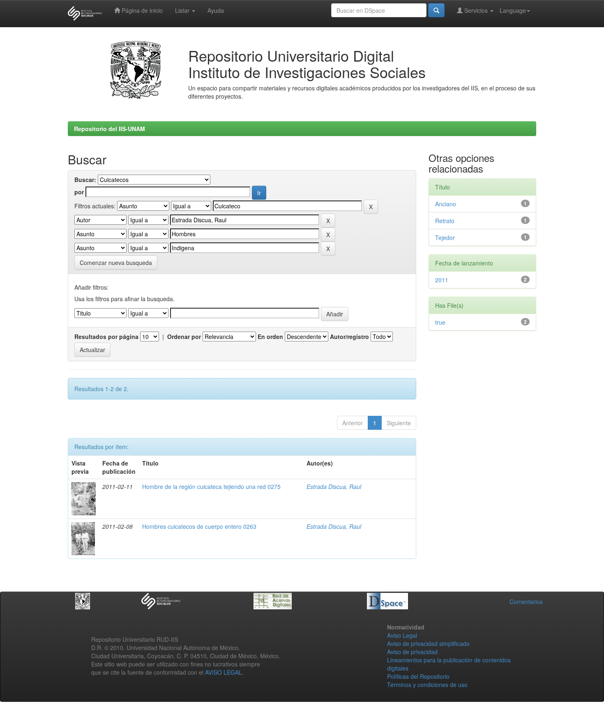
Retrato (444, 221)
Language (513, 10)
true (440, 322)
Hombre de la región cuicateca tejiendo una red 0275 (211, 486)
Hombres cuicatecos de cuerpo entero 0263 (199, 526)
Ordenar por (184, 336)
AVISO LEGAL (223, 672)
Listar (183, 10)
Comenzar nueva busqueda (116, 262)
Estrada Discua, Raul (334, 486)
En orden (270, 336)
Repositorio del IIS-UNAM (109, 128)
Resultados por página (106, 336)
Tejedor (445, 237)
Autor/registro (349, 336)
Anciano (445, 204)
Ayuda (215, 10)
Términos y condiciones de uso (427, 684)
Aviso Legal (402, 635)
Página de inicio (141, 10)
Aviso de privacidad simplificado (428, 643)
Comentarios (526, 601)
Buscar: (85, 179)
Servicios (476, 10)
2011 (441, 280)
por (79, 192)
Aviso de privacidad (412, 652)
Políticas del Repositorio (418, 676)
